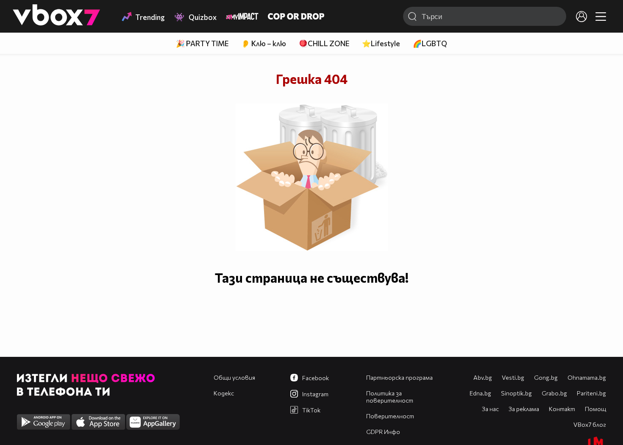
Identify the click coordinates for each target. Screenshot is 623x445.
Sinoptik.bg (516, 393)
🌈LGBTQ (430, 43)
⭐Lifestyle (381, 43)
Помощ (595, 408)
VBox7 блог (589, 424)
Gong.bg (546, 377)
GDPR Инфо (383, 431)
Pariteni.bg (591, 393)
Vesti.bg (513, 377)
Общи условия (234, 377)
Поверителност (390, 416)
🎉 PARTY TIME (202, 43)
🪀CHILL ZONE (324, 43)
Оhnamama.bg (586, 377)
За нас (490, 408)
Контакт (562, 408)
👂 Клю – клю (263, 43)
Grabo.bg (554, 393)
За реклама (524, 408)
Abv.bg (482, 377)
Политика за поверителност (389, 396)
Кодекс (224, 393)
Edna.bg (480, 393)
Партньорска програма (399, 377)
